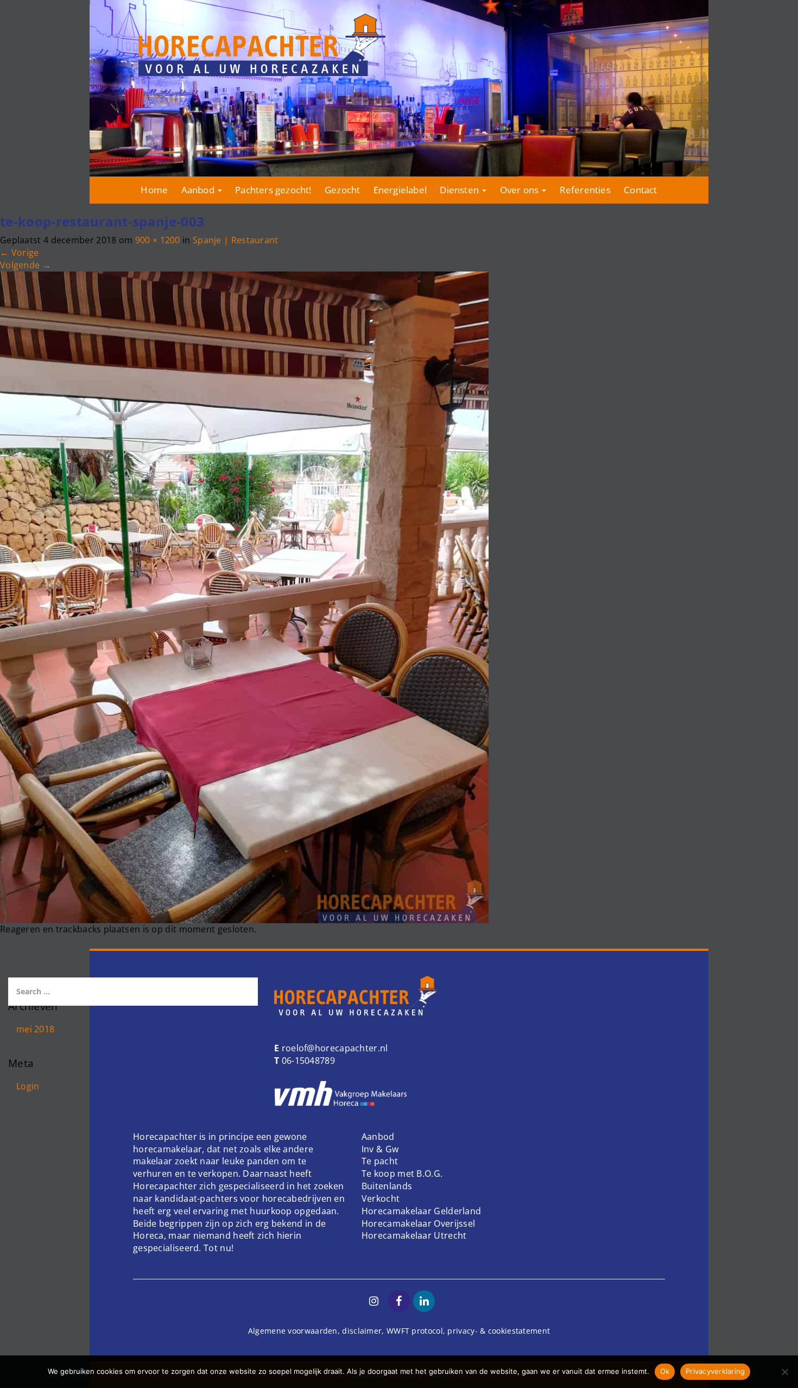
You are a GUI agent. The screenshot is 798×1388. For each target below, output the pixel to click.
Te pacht (380, 1161)
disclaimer (362, 1331)
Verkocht (381, 1198)
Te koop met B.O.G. (402, 1173)
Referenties (585, 190)
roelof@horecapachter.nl (333, 1048)
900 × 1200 (157, 240)
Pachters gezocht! (273, 190)
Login (28, 1086)
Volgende (25, 265)
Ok (665, 1371)
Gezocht (342, 190)
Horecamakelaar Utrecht (414, 1235)
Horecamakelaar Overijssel (419, 1223)
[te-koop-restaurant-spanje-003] (244, 596)
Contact (640, 190)
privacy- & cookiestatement (498, 1331)
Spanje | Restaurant (235, 240)
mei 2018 (35, 1029)
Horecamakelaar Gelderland (422, 1211)
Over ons (520, 190)
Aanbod (199, 190)
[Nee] (784, 1371)
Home (154, 190)
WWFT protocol (415, 1331)
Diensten (460, 190)
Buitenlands (387, 1186)
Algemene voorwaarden (293, 1331)
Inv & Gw (380, 1149)
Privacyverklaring (715, 1371)
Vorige (19, 252)
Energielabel (400, 190)
